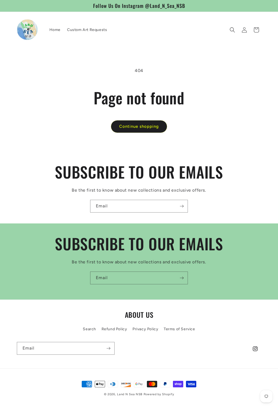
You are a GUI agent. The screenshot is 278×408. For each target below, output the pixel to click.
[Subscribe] (182, 206)
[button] (232, 30)
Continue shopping (139, 126)
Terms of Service (179, 329)
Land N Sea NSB (130, 394)
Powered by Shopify (159, 394)
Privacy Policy (145, 329)
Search (89, 329)
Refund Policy (114, 329)
